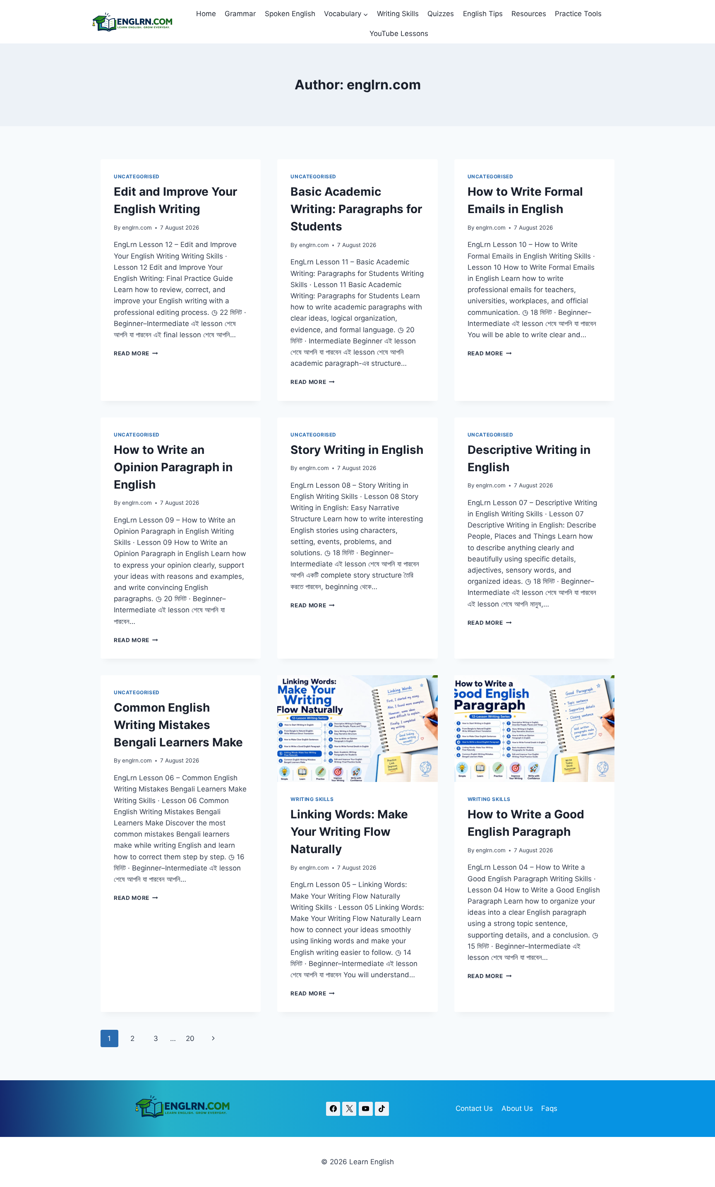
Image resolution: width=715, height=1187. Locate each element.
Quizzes (440, 14)
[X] (349, 1109)
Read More (136, 353)
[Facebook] (333, 1109)
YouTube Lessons (398, 33)
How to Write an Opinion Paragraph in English (173, 467)
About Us (517, 1108)
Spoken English (290, 14)
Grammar (240, 14)
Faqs (549, 1108)
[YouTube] (366, 1109)
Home (206, 14)
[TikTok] (382, 1109)
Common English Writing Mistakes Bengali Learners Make (178, 724)
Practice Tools (578, 14)
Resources (528, 14)
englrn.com (137, 227)
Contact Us (474, 1108)
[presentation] (357, 728)
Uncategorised (137, 176)
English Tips (483, 14)
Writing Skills (398, 14)
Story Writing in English (356, 450)
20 (190, 1038)
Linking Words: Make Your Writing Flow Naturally (349, 831)
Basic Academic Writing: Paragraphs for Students (356, 209)
